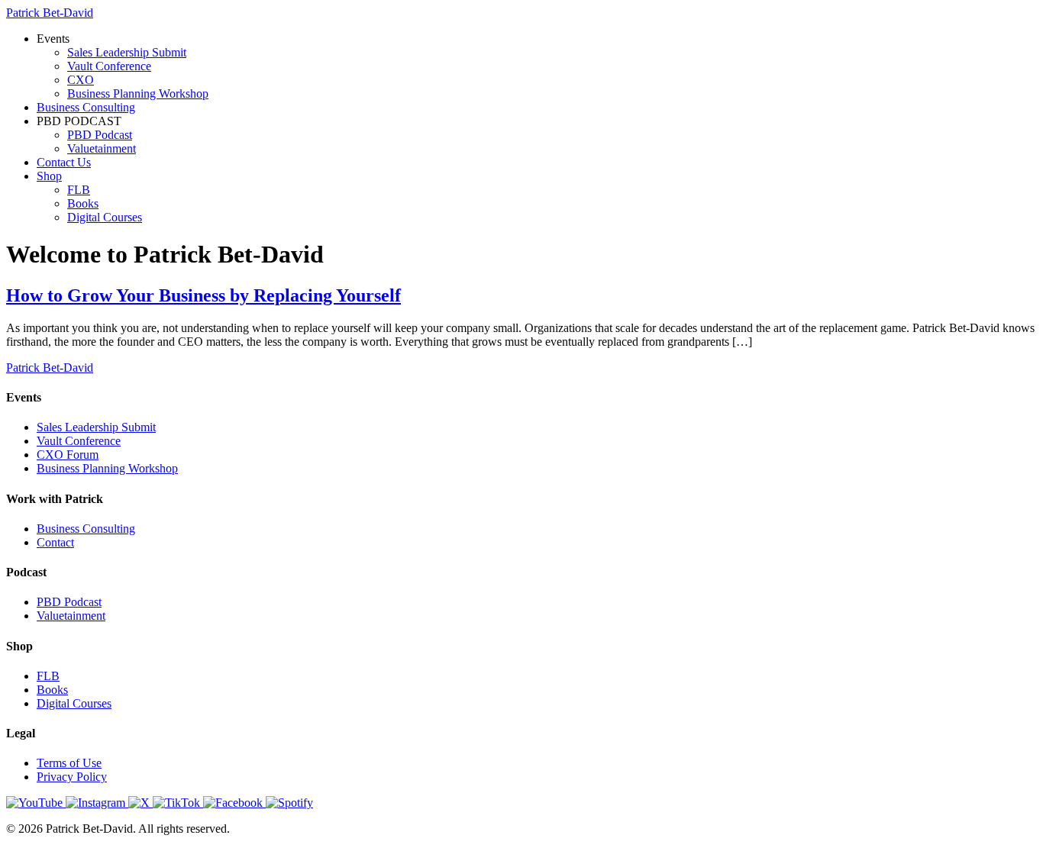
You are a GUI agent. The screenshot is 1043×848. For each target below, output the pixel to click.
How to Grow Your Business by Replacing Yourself (203, 295)
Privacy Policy (72, 776)
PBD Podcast (99, 134)
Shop (49, 175)
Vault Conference (109, 66)
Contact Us (64, 162)
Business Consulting (86, 107)
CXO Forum (67, 454)
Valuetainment (101, 148)
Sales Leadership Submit (126, 52)
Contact (55, 542)
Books (82, 203)
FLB (78, 189)
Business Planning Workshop (137, 93)
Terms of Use (69, 762)
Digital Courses (104, 217)
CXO (80, 79)
